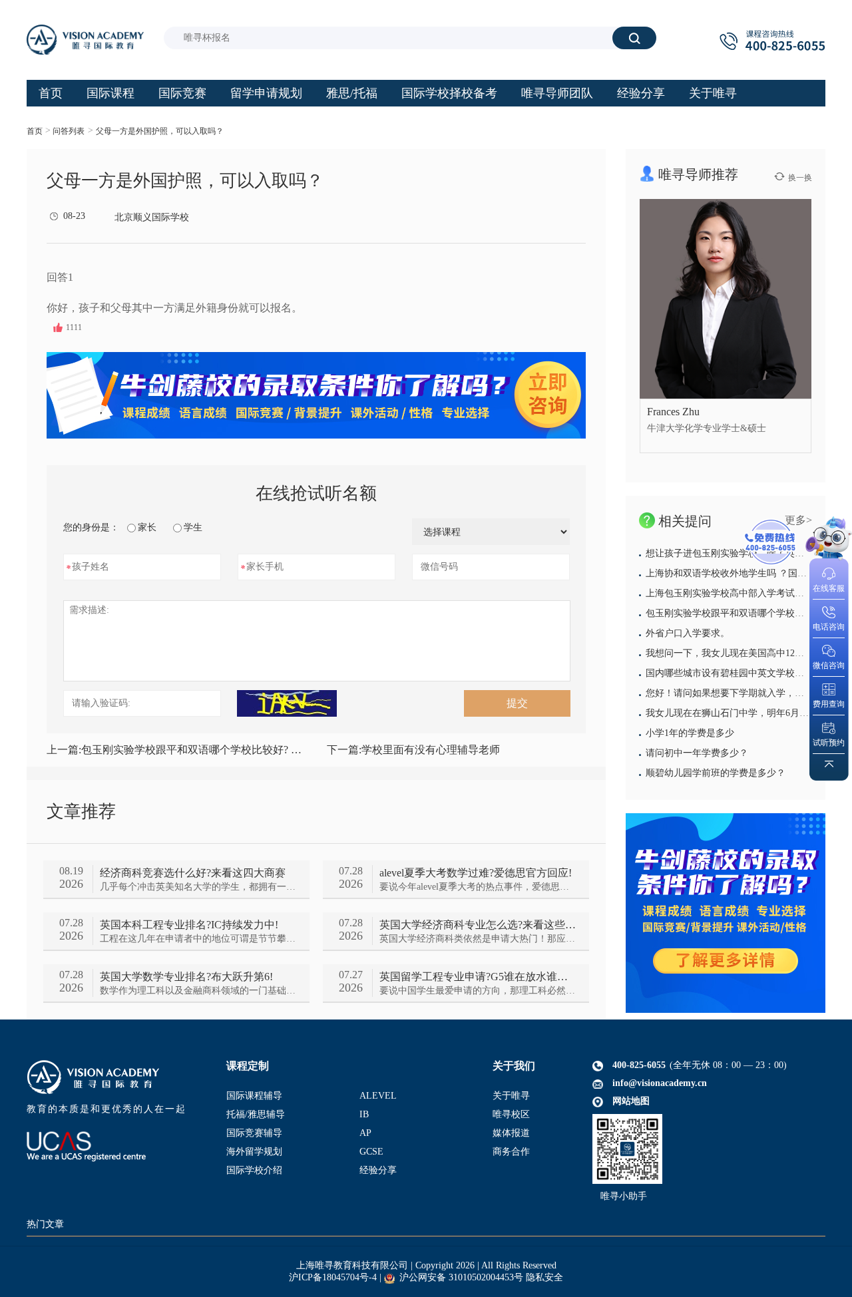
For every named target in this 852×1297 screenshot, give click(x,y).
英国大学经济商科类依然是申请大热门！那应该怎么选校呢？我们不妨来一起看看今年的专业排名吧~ (477, 939)
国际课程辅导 (254, 1096)
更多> (798, 520)
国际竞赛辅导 (254, 1133)
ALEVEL (378, 1096)
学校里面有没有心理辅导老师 (413, 749)
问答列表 (69, 131)
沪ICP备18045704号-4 (333, 1277)
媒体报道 (511, 1133)
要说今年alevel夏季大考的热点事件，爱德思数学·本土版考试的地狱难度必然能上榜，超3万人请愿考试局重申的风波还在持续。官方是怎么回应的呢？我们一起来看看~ (477, 887)
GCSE (371, 1152)
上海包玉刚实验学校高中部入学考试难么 (729, 593)
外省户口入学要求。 (688, 633)
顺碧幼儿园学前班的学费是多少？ (715, 773)
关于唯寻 (511, 1096)
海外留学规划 (254, 1152)
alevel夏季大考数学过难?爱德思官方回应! (475, 872)
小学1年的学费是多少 (690, 733)
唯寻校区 (511, 1114)
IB (364, 1114)
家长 (147, 527)
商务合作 (511, 1152)
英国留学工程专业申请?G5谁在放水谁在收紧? (477, 976)
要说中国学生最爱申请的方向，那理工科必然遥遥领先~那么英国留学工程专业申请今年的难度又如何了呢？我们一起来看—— (477, 991)
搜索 (634, 37)
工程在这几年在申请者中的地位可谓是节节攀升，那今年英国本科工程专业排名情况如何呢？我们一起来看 (198, 939)
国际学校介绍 (254, 1170)
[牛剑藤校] (725, 913)
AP (365, 1133)
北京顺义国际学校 (151, 218)
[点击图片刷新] (287, 703)
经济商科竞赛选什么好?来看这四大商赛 (193, 872)
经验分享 (378, 1170)
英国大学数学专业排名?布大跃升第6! (186, 976)
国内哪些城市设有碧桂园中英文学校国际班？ (739, 673)
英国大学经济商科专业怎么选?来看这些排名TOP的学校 (477, 924)
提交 (517, 703)
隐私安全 (544, 1277)
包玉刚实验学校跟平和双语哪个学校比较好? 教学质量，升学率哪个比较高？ (176, 749)
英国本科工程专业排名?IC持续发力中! (189, 924)
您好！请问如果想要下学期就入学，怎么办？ (739, 693)
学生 (193, 527)
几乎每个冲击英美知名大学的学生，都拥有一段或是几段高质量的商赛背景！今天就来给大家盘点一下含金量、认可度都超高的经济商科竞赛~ (198, 887)
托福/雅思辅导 (255, 1114)
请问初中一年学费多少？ (697, 753)
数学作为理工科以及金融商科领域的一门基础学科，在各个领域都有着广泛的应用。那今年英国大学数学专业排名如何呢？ (198, 991)
